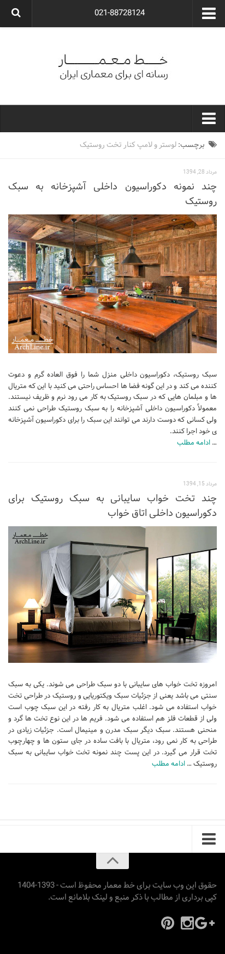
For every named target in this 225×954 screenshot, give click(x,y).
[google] (207, 923)
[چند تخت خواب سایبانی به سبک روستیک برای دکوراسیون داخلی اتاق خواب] (112, 594)
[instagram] (187, 923)
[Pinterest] (167, 923)
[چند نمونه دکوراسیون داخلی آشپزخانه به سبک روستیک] (112, 283)
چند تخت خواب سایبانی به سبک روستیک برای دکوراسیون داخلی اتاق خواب (112, 506)
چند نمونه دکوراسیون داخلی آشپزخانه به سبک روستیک (112, 194)
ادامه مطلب (193, 443)
